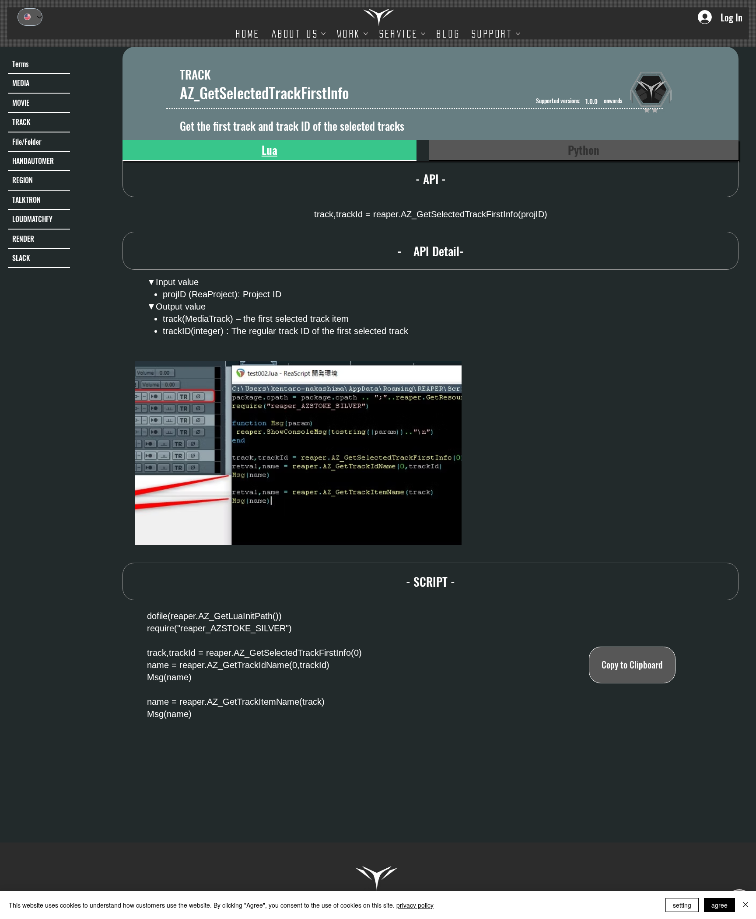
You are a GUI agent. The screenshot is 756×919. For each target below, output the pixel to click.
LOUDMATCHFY (32, 219)
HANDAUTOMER (33, 161)
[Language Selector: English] (30, 17)
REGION (22, 180)
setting (682, 905)
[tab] (269, 150)
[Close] (745, 905)
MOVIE (20, 102)
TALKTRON (26, 200)
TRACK (21, 122)
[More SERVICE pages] (423, 33)
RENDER (23, 238)
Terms (20, 64)
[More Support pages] (518, 33)
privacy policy (415, 905)
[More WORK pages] (366, 33)
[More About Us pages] (323, 33)
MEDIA (20, 83)
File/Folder (27, 141)
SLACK (21, 258)
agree (719, 905)
